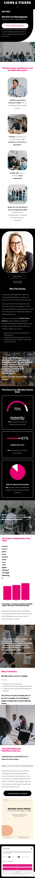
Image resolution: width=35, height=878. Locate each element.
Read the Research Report (15, 26)
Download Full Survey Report (17, 793)
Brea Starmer (17, 276)
